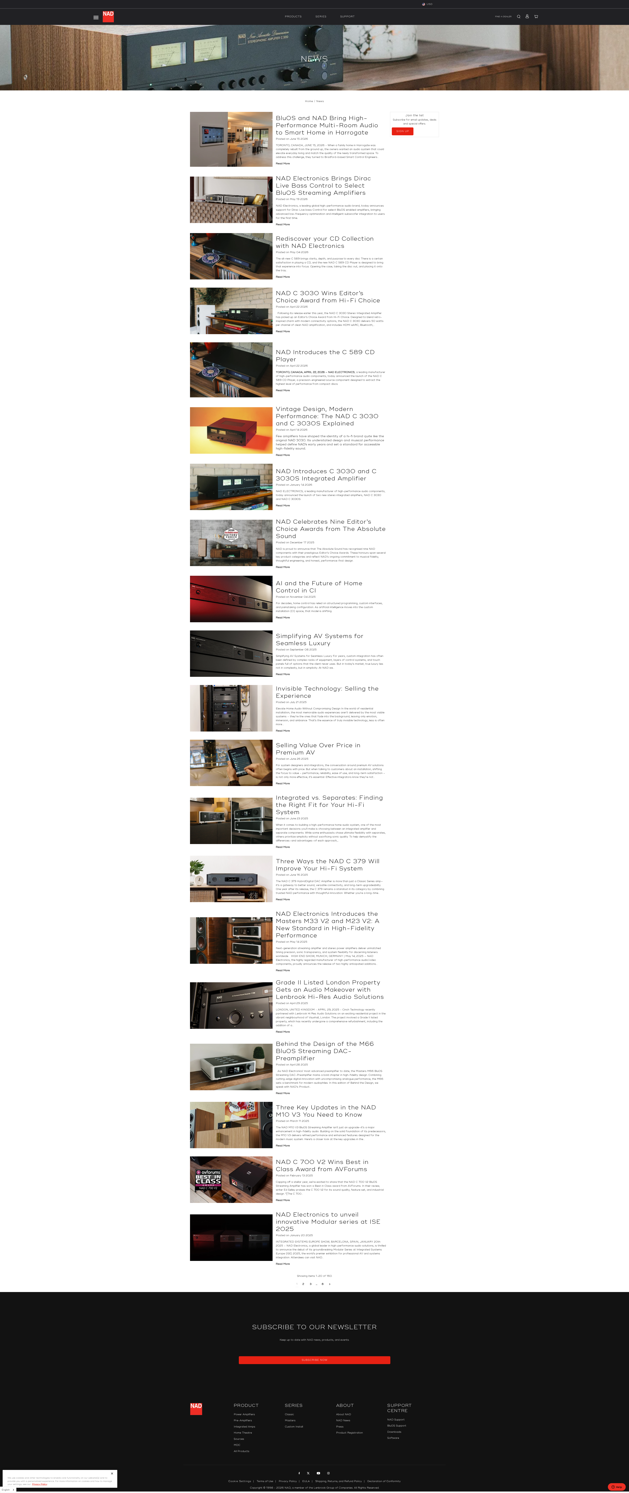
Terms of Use (265, 1481)
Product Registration (349, 1432)
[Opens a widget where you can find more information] (617, 1487)
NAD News (343, 1420)
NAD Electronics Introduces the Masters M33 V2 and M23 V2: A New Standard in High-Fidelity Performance (328, 924)
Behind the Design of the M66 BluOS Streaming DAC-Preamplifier (325, 1051)
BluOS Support (396, 1425)
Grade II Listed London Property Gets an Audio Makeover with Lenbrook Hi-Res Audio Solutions (330, 990)
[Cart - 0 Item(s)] (536, 16)
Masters (290, 1420)
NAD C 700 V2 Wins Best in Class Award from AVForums (322, 1166)
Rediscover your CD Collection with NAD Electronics (325, 242)
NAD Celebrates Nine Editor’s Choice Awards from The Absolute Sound (331, 529)
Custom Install (294, 1426)
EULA (306, 1481)
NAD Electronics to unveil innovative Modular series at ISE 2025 (328, 1222)
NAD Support (396, 1419)
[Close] (112, 1473)
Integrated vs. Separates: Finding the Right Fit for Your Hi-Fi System (329, 805)
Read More (283, 163)
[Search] (518, 17)
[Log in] (526, 17)
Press (339, 1426)
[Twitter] (308, 1473)
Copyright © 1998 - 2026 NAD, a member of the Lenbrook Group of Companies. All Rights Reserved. (314, 1487)
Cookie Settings (239, 1481)
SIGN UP (402, 131)
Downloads (394, 1432)
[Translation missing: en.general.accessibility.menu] (96, 16)
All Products (241, 1451)
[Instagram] (328, 1473)
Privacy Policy (288, 1481)
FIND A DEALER (503, 16)
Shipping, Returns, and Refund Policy (338, 1481)
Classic (289, 1414)
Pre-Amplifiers (243, 1420)
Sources (239, 1439)
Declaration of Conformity (384, 1481)
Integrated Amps (244, 1426)
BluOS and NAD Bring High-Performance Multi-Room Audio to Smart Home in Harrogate (327, 125)
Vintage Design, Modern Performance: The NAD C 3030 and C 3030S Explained (327, 416)
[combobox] (8, 1490)
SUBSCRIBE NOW (314, 1360)
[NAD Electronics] (108, 16)
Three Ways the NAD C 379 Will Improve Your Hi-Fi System (328, 865)
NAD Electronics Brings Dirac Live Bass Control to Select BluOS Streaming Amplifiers (323, 186)
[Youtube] (318, 1473)
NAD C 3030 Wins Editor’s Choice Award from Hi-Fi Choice (328, 297)
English (6, 1490)
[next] (330, 1284)
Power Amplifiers (244, 1414)
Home (309, 101)
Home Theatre (243, 1432)
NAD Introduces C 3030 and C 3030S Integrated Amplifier (326, 475)
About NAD (343, 1414)
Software (393, 1438)
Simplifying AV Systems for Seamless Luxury (320, 640)
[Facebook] (299, 1473)
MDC (237, 1445)
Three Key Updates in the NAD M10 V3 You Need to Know (326, 1111)
